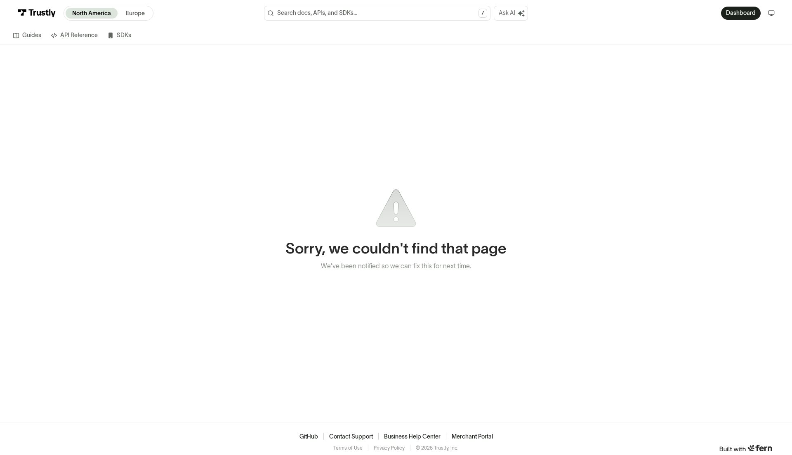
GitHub (308, 436)
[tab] (27, 35)
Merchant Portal (472, 436)
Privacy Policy (389, 447)
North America (91, 13)
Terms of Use (348, 447)
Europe (135, 13)
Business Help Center (412, 436)
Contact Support (351, 436)
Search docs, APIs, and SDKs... (380, 12)
